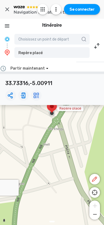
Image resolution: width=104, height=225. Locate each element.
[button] (52, 52)
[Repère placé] (51, 109)
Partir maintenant (27, 68)
